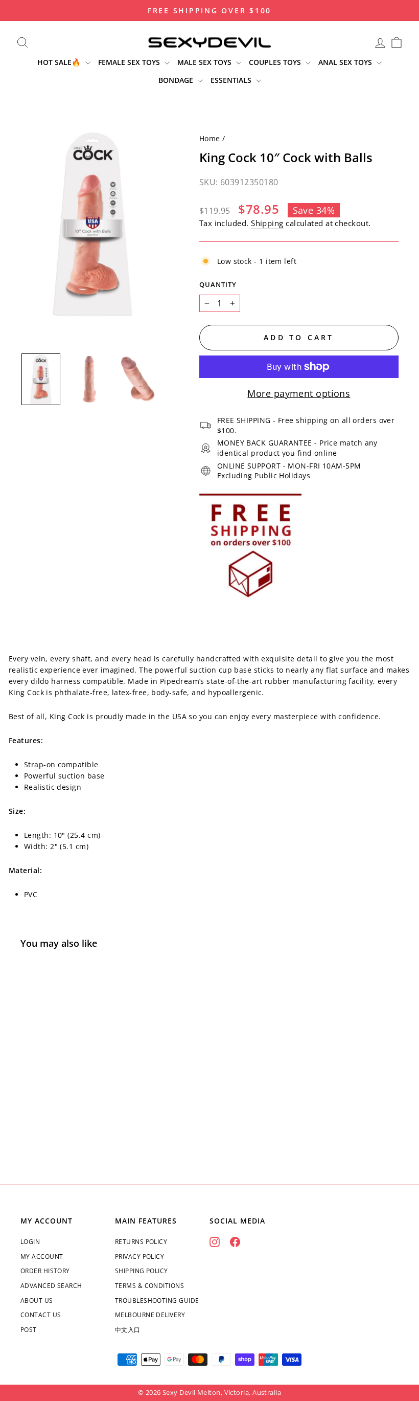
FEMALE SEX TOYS (130, 62)
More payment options (298, 393)
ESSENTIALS (232, 80)
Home (209, 138)
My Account (41, 1256)
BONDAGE (176, 80)
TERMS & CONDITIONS (149, 1285)
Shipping (267, 223)
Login (30, 1241)
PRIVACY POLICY (139, 1256)
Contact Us (40, 1314)
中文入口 (128, 1329)
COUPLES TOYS (276, 62)
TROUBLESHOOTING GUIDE (157, 1300)
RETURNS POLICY (141, 1241)
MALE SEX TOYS (205, 62)
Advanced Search (51, 1285)
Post (28, 1329)
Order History (45, 1270)
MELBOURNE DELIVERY (150, 1314)
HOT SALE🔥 (60, 62)
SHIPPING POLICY (141, 1270)
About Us (36, 1300)
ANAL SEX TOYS (346, 62)
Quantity (218, 284)
